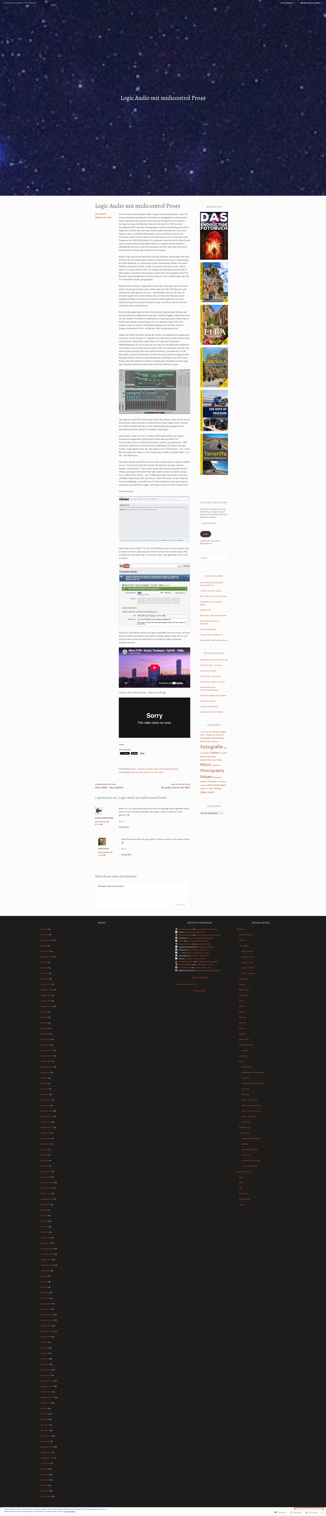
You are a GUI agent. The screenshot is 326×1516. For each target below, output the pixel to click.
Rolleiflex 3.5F (205, 610)
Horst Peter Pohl (185, 967)
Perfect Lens (246, 1155)
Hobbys (215, 752)
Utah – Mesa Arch (248, 1116)
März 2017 (45, 1094)
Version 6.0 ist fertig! (208, 671)
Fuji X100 (242, 940)
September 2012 (47, 1331)
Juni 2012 (44, 1348)
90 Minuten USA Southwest (207, 961)
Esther (181, 941)
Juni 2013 (44, 1282)
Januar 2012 (45, 1375)
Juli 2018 (44, 1012)
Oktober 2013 (46, 1259)
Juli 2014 (44, 1210)
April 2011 (45, 1425)
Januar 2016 (45, 1144)
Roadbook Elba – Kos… (205, 964)
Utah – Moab (247, 1122)
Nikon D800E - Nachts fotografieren (214, 640)
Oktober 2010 (46, 1452)
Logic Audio (139, 772)
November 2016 (47, 1116)
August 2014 (46, 1204)
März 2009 (45, 1491)
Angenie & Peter (248, 957)
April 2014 (45, 1226)
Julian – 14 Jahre (248, 968)
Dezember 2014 (47, 1182)
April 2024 (45, 935)
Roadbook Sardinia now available (213, 695)
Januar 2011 (45, 1441)
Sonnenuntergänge (207, 629)
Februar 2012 (46, 1370)
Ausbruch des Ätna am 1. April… (198, 953)
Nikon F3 (242, 1012)
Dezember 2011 (47, 1381)
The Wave (222, 781)
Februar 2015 (46, 1171)
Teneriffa (212, 781)
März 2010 (45, 1480)
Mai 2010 (44, 1469)
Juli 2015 (44, 1149)
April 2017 (45, 1089)
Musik (213, 757)
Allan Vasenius (247, 951)
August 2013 (46, 1271)
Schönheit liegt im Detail (251, 1160)
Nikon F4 (242, 1017)
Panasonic (216, 765)
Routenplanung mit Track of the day (214, 660)
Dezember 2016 (47, 1111)
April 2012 (45, 1359)
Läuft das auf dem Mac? (209, 706)
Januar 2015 (45, 1177)
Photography (164, 769)
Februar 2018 (46, 1039)
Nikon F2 (242, 1006)
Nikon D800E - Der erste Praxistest (213, 596)
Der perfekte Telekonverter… (207, 929)
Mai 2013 (44, 1287)
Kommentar (180, 905)
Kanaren (224, 753)
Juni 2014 (44, 1215)
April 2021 (45, 973)
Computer (140, 769)
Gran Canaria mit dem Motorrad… (209, 935)
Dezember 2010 (47, 1447)
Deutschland (218, 738)
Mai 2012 (44, 1353)
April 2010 (45, 1474)
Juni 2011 (44, 1414)
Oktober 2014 (46, 1193)
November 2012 (47, 1320)
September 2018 (47, 1006)
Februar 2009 (46, 1496)
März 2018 (45, 1034)
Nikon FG (242, 1034)
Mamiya (242, 984)
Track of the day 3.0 (207, 701)
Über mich (207, 792)
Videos (241, 1204)
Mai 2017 (44, 1083)
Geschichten (244, 946)
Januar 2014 (45, 1243)
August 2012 (46, 1337)
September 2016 (47, 1127)
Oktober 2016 (46, 1122)
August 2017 (46, 1072)
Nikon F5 (242, 1023)
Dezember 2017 (47, 1050)
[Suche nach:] (214, 558)
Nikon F (242, 1001)
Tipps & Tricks (244, 1133)
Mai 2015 (44, 1155)
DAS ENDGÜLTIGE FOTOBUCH (211, 712)
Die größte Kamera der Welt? (175, 786)
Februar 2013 (46, 1304)
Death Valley (247, 1067)
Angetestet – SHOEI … (204, 944)
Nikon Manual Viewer (250, 1149)
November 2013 (47, 1254)
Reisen (206, 776)
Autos (241, 1177)
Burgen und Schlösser (214, 735)
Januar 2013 (45, 1309)
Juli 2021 (44, 962)
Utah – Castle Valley (249, 1100)
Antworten (124, 826)
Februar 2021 (46, 984)
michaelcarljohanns (186, 961)
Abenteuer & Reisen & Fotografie (19, 3)
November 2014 (47, 1188)
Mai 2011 (44, 1419)
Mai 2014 (44, 1221)
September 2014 (47, 1199)
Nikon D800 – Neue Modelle (109, 786)
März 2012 (45, 1364)
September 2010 (47, 1458)
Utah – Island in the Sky (251, 1111)
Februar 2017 (46, 1100)
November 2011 (47, 1386)
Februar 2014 (46, 1237)
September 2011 (47, 1397)
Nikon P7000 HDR (246, 1045)
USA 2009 (245, 1089)
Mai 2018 (44, 1023)
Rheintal (203, 781)
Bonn (202, 735)
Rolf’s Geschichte (248, 973)
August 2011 (46, 1403)
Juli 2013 (44, 1276)
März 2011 (45, 1430)
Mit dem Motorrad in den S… (198, 950)
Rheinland (174, 769)
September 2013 (47, 1265)
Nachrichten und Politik (211, 760)
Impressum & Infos (310, 3)
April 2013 (45, 1292)
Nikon (156, 769)
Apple (133, 769)
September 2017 (47, 1067)
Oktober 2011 (46, 1392)
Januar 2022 (45, 951)
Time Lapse (158, 772)
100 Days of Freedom (210, 732)
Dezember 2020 (47, 990)
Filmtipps (214, 741)
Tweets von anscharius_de (185, 984)
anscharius (103, 848)
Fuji (225, 747)
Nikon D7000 (244, 990)
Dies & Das (205, 741)
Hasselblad (204, 753)
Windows (217, 788)
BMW (241, 1182)
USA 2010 (245, 1094)
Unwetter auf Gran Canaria (210, 591)
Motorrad (205, 756)
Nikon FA (242, 1028)
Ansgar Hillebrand (105, 217)
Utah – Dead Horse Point (251, 1105)
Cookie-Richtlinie (69, 1511)
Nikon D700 (148, 772)
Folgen (205, 534)
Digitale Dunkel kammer (251, 1138)
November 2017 (47, 1056)
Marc (180, 953)
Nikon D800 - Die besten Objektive (213, 615)
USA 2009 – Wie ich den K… (200, 956)
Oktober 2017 (46, 1061)
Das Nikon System (246, 935)
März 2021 (45, 979)
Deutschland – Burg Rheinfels (253, 1072)
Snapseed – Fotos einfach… (195, 958)
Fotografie (287, 3)
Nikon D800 (243, 995)
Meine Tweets (199, 977)
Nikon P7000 (244, 1039)
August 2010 (46, 1463)
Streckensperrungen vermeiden (212, 682)
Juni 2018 (44, 1017)
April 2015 (45, 1160)
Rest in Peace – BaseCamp (210, 676)
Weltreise (204, 788)
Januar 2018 (45, 1045)
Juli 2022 (44, 946)
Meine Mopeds (245, 1199)
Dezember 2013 (47, 1249)
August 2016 (46, 1133)
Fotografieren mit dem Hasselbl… (208, 970)
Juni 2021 (44, 968)
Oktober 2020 (46, 995)
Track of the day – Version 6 (211, 665)
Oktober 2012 (46, 1326)
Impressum (243, 1193)
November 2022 (47, 940)
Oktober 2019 (46, 1001)
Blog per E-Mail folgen (214, 502)
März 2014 (45, 1232)
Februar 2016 (46, 1138)
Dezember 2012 (47, 1315)
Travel (203, 785)
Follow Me (200, 991)
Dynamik (245, 1144)
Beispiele (245, 1050)
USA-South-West (216, 785)
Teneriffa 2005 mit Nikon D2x (211, 635)
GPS (240, 1188)
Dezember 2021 (47, 957)
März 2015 (45, 1166)
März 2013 (45, 1298)
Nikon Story (243, 1056)
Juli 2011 (44, 1408)
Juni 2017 (44, 1078)
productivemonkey (104, 817)
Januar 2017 (45, 1105)
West (211, 788)
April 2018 (45, 1028)
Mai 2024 (44, 929)
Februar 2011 (46, 1436)
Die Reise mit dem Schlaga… (197, 941)
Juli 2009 (44, 1485)
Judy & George (247, 962)
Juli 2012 (44, 1342)
